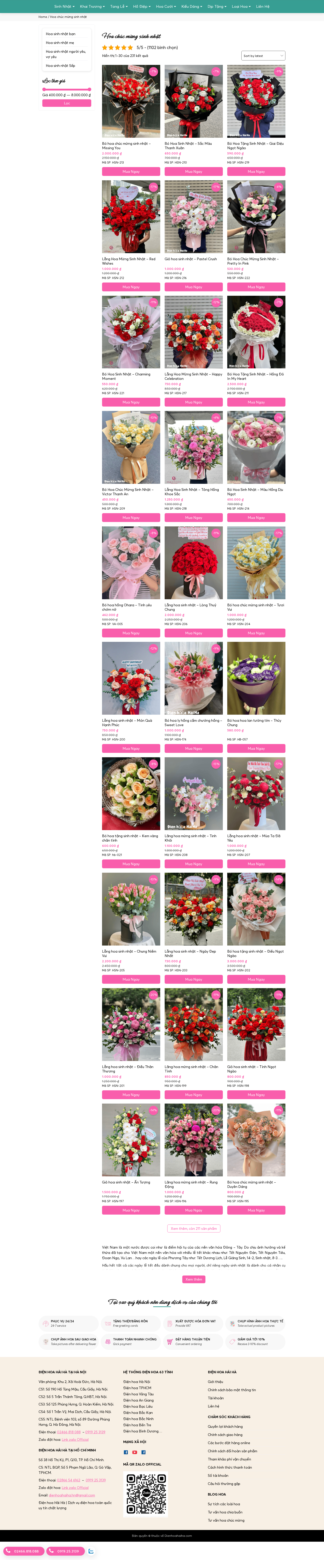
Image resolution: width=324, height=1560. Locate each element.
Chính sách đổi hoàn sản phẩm (232, 1451)
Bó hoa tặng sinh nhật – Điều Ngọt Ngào (255, 953)
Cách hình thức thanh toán (230, 1467)
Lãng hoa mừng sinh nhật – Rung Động (191, 1184)
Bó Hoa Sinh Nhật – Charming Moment (126, 376)
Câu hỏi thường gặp (224, 1483)
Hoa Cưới (164, 6)
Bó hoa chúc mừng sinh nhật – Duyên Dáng (251, 1184)
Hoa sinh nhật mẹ (60, 42)
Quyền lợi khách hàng (225, 1426)
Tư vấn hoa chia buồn (225, 1512)
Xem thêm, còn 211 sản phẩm (194, 1228)
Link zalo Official (75, 1439)
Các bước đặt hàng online (229, 1443)
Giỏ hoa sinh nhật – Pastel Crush (191, 259)
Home (43, 17)
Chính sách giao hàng (225, 1434)
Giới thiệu (215, 1381)
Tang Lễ (117, 6)
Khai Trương (91, 6)
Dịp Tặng (215, 6)
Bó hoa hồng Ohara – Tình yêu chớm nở (127, 607)
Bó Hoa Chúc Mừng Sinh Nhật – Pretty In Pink (253, 261)
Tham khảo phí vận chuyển (229, 1459)
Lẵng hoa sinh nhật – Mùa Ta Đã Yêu (253, 838)
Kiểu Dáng (190, 6)
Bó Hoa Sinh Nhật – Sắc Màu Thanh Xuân (188, 145)
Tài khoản (216, 1398)
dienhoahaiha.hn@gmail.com (72, 1495)
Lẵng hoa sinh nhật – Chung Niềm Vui (129, 953)
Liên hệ (213, 1406)
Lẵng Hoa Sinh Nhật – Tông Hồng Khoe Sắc (192, 491)
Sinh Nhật (62, 6)
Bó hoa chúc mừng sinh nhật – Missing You (126, 145)
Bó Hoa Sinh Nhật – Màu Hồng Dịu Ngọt (255, 491)
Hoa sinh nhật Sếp (60, 65)
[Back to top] (316, 1552)
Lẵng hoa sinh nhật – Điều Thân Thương (127, 1068)
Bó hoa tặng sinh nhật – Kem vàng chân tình (130, 838)
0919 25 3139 (95, 1432)
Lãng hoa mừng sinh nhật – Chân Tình (191, 1068)
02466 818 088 (69, 1432)
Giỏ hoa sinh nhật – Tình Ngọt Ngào (251, 1068)
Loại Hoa (240, 6)
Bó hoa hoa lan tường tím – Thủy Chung (254, 722)
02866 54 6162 (68, 1480)
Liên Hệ (263, 6)
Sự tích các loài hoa (224, 1504)
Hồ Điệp (140, 6)
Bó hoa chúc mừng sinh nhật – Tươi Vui (255, 607)
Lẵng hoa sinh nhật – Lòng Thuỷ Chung (190, 607)
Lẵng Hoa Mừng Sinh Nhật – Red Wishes (128, 261)
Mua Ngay (131, 171)
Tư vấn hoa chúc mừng (226, 1520)
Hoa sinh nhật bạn (60, 34)
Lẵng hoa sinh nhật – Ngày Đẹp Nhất (190, 953)
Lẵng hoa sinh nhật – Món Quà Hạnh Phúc (127, 722)
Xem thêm (194, 1279)
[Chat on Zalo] (91, 1551)
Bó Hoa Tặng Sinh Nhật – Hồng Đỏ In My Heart (255, 376)
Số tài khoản (218, 1475)
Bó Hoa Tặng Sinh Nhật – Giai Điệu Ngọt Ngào (255, 145)
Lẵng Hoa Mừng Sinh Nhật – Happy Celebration (193, 376)
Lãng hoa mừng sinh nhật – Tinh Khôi (190, 838)
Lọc (67, 103)
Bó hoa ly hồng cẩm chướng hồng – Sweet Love (193, 722)
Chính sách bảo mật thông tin (232, 1390)
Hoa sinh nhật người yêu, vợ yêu (66, 54)
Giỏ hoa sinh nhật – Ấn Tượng (126, 1182)
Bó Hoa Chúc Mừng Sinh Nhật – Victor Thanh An (128, 491)
